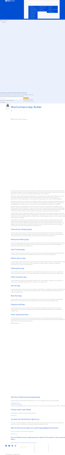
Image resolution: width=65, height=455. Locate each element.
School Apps (32, 17)
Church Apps (37, 452)
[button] (25, 98)
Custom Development (43, 6)
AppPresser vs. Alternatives (53, 9)
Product (30, 4)
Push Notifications (33, 7)
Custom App (19, 442)
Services (39, 4)
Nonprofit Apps (32, 16)
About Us (50, 10)
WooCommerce (29, 442)
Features (31, 6)
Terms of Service (51, 450)
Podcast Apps (32, 15)
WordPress (34, 442)
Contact (50, 451)
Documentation (51, 12)
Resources (49, 4)
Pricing (26, 4)
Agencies (50, 7)
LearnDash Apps (33, 13)
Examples (50, 6)
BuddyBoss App (37, 447)
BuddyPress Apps (33, 12)
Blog (39, 14)
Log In (42, 14)
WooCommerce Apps (34, 10)
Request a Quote (42, 10)
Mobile (23, 442)
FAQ (49, 447)
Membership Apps (33, 9)
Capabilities (41, 9)
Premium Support (42, 7)
